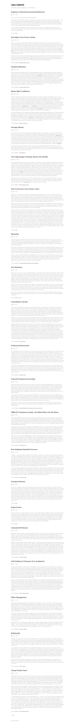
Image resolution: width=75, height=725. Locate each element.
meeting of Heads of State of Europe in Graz (27, 408)
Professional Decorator (20, 345)
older (12, 715)
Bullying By (15, 633)
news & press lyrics (38, 408)
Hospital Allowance (18, 67)
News (16, 33)
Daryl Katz (40, 75)
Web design (25, 557)
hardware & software (23, 123)
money (28, 87)
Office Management (18, 597)
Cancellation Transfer (19, 302)
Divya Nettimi (40, 108)
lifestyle (28, 62)
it (27, 123)
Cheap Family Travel (19, 670)
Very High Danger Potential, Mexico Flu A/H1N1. (29, 157)
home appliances (22, 152)
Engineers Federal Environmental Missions (28, 12)
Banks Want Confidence (20, 91)
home (25, 374)
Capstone (21, 171)
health (21, 184)
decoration (21, 374)
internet (21, 557)
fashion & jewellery (23, 62)
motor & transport (35, 263)
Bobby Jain (58, 135)
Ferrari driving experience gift (27, 263)
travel (20, 593)
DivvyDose (31, 117)
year (20, 297)
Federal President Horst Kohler (23, 379)
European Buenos (18, 481)
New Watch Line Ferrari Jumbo (23, 37)
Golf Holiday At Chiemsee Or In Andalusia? (28, 561)
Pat (11, 14)
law (20, 341)
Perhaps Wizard (17, 127)
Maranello (15, 234)
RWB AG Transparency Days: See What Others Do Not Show (34, 412)
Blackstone (25, 106)
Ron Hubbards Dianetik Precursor (24, 449)
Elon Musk (34, 106)
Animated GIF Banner (19, 528)
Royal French (16, 507)
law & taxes (23, 341)
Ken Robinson (16, 267)
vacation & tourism (25, 593)
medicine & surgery (25, 184)
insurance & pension (23, 87)
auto (20, 263)
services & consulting (23, 629)
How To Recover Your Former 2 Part (25, 189)
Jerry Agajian (26, 182)
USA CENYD (17, 5)
